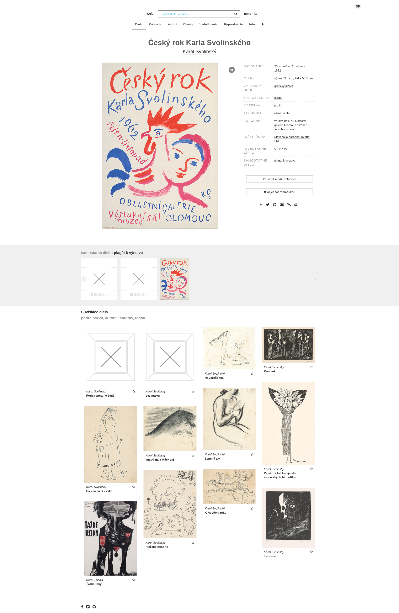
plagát (278, 97)
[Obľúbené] (262, 24)
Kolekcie (155, 24)
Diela (139, 24)
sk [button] (358, 6)
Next (315, 279)
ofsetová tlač (282, 113)
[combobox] (199, 13)
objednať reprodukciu (280, 192)
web (150, 13)
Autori (172, 24)
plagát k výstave (285, 160)
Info (252, 24)
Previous (84, 279)
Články (188, 24)
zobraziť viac (286, 129)
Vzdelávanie (209, 24)
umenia (250, 13)
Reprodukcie (233, 24)
